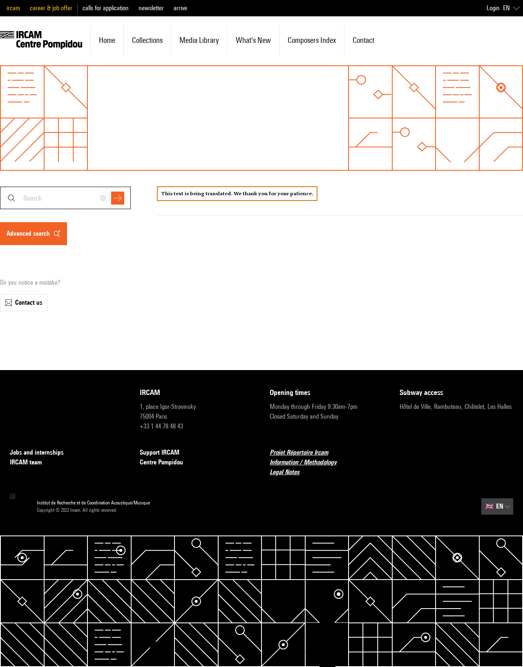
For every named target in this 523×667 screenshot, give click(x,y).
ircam (13, 8)
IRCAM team (26, 462)
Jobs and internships (37, 452)
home (107, 40)
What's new (253, 40)
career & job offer (51, 8)
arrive (180, 8)
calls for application (106, 8)
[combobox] (65, 198)
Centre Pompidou (161, 462)
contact (363, 40)
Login (493, 8)
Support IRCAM (159, 452)
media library (199, 40)
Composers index (312, 40)
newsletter (151, 8)
